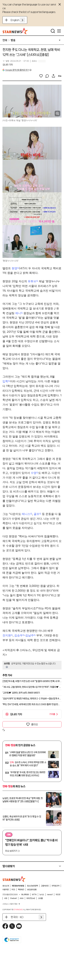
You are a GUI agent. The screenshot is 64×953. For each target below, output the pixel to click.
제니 (18, 313)
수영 (33, 472)
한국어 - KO (17, 917)
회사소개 (5, 886)
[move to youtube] (19, 926)
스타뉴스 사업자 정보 (9, 904)
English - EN (18, 20)
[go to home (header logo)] (15, 31)
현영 (14, 268)
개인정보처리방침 (18, 886)
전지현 (6, 635)
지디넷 (58, 894)
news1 (50, 894)
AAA (21, 898)
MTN (34, 894)
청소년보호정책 (32, 886)
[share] (53, 76)
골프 (36, 514)
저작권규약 (55, 886)
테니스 (26, 514)
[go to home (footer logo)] (14, 879)
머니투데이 (25, 894)
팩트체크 (21, 889)
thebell (13, 898)
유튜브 (32, 281)
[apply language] (22, 20)
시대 (5, 898)
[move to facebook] (5, 926)
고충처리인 (45, 886)
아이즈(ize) (30, 898)
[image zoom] (57, 113)
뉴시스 (41, 894)
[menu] (59, 30)
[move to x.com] (12, 926)
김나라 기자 (7, 64)
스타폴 (40, 898)
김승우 (18, 635)
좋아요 (34, 724)
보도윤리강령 (32, 889)
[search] (52, 30)
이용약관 (5, 889)
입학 (5, 381)
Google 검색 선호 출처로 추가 (17, 70)
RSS (13, 889)
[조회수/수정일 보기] (15, 61)
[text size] (60, 76)
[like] (41, 76)
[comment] (47, 76)
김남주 (29, 635)
